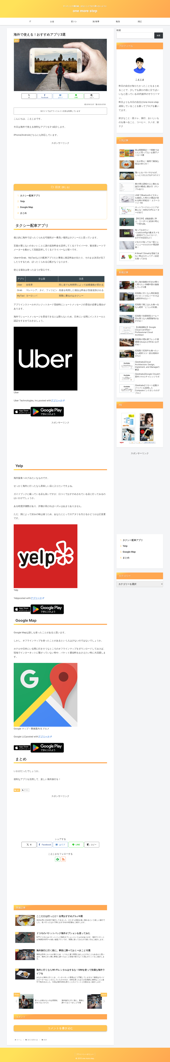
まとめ (23, 213)
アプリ (26, 790)
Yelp (22, 201)
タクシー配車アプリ (30, 195)
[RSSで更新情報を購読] (63, 859)
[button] (91, 96)
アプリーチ (56, 400)
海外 (17, 790)
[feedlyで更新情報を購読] (57, 859)
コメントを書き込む (60, 1028)
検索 (118, 30)
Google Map (26, 207)
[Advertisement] (60, 162)
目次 (58, 187)
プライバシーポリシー (85, 1054)
